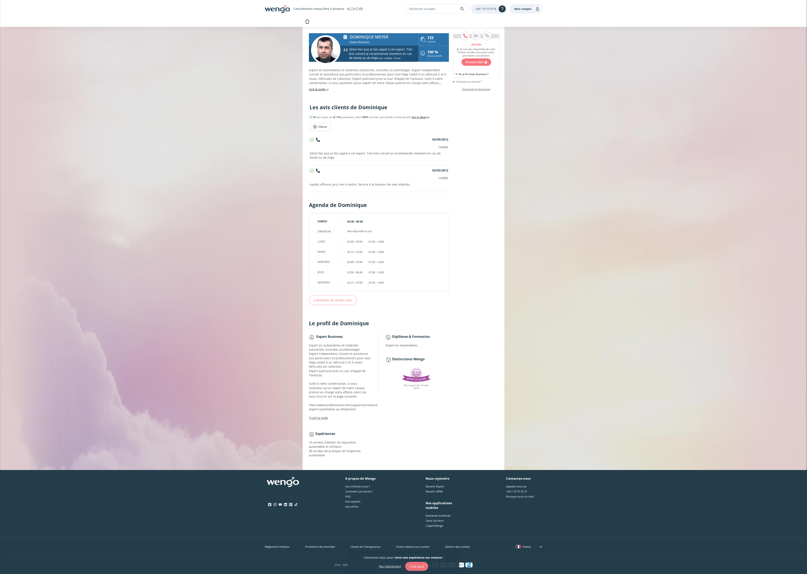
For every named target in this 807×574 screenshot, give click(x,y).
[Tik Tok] (296, 505)
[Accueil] (277, 9)
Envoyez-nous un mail (520, 496)
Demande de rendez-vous (333, 300)
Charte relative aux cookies (413, 547)
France (526, 547)
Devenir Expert (435, 486)
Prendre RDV (475, 62)
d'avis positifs (434, 54)
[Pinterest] (290, 505)
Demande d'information (476, 89)
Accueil (307, 22)
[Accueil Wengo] (283, 482)
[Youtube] (280, 505)
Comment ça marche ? (469, 81)
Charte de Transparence (365, 547)
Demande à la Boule (438, 515)
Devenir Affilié (434, 491)
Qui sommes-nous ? (357, 486)
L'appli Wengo (434, 526)
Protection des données (320, 547)
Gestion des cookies (457, 547)
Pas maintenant (390, 566)
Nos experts (352, 501)
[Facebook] (269, 505)
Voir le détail (419, 117)
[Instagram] (275, 505)
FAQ (348, 496)
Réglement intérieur (277, 547)
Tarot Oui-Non (435, 521)
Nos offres (351, 506)
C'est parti (416, 566)
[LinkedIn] (285, 505)
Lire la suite (317, 89)
